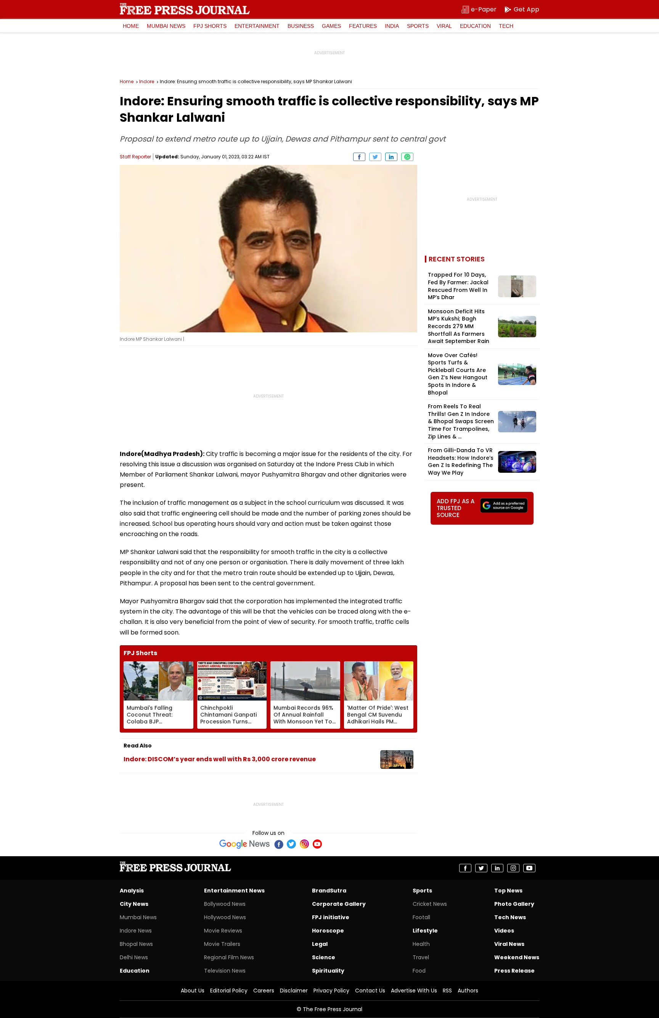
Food (419, 971)
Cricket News (430, 904)
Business (301, 26)
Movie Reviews (223, 930)
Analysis (132, 890)
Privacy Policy (331, 990)
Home (131, 26)
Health (421, 944)
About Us (192, 990)
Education (475, 26)
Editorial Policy (229, 990)
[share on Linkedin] (391, 157)
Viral (444, 26)
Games (331, 26)
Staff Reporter (135, 156)
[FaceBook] (278, 844)
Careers (263, 990)
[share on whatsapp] (407, 157)
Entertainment (257, 26)
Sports (418, 26)
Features (363, 26)
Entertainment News (234, 890)
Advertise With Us (414, 990)
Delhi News (134, 957)
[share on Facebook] (359, 157)
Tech (506, 26)
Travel (421, 957)
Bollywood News (225, 904)
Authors (468, 990)
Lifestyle (425, 930)
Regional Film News (229, 957)
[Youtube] (317, 844)
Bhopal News (136, 944)
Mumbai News (166, 26)
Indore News (136, 930)
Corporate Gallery (339, 904)
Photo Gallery (514, 904)
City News (134, 904)
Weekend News (516, 957)
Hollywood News (225, 917)
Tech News (510, 917)
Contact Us (370, 990)
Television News (225, 971)
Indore (146, 82)
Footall (421, 917)
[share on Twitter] (375, 157)
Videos (504, 930)
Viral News (509, 944)
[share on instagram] (513, 868)
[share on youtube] (529, 868)
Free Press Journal (185, 8)
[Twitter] (291, 844)
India (392, 26)
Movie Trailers (222, 944)
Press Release (514, 971)
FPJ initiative (330, 917)
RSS (447, 990)
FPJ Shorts (210, 26)
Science (323, 957)
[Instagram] (304, 844)
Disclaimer (294, 990)
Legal (320, 944)
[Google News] (244, 844)
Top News (508, 890)
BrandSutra (329, 890)
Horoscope (328, 930)
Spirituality (328, 971)
